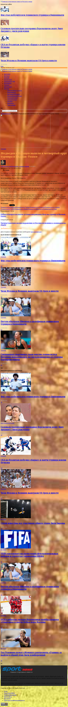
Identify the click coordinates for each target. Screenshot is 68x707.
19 (1, 435)
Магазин (7, 74)
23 (1, 628)
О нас (6, 691)
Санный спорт (12, 100)
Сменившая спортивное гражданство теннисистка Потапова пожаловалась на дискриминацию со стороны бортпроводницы (32, 357)
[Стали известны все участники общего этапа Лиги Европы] (16, 518)
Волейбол (7, 83)
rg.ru (10, 203)
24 (1, 468)
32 (1, 365)
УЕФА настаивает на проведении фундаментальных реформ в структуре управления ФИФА (29, 554)
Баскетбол (8, 80)
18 (1, 266)
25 (1, 562)
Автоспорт (8, 87)
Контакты (7, 698)
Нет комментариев (22, 166)
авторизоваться (36, 232)
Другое (6, 89)
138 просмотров (6, 166)
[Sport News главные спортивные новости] (17, 673)
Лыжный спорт (12, 98)
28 (1, 529)
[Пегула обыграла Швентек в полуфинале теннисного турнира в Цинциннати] (16, 316)
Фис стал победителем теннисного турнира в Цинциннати (32, 15)
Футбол (7, 76)
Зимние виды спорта (14, 90)
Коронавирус (11, 92)
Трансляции (11, 105)
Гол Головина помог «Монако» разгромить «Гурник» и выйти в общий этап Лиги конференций (31, 653)
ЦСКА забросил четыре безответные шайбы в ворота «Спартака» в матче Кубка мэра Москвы (30, 620)
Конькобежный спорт (14, 96)
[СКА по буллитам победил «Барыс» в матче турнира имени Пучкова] (5, 41)
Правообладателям (10, 695)
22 (1, 297)
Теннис (7, 85)
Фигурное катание (13, 94)
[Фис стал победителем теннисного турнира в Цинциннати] (5, 11)
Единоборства (9, 81)
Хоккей (6, 78)
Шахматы (10, 103)
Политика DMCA (9, 693)
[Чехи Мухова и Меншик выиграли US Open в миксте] (5, 57)
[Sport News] (16, 1)
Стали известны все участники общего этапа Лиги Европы (33, 523)
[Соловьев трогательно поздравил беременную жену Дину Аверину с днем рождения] (5, 25)
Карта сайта (8, 697)
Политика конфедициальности (14, 700)
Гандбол (10, 101)
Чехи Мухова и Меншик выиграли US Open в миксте (29, 60)
